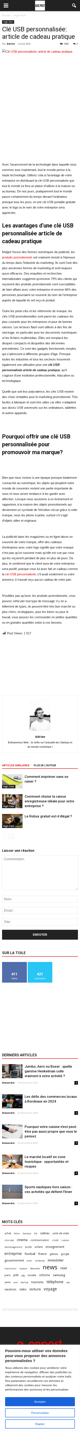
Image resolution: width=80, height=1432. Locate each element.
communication (39, 1240)
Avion (17, 1233)
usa (68, 1282)
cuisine (65, 1240)
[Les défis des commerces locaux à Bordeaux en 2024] (12, 1101)
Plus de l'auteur (45, 765)
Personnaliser (40, 1412)
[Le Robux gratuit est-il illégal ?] (12, 821)
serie (8, 1282)
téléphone (54, 1282)
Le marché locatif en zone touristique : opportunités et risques (47, 1161)
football (30, 1254)
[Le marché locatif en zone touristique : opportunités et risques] (12, 1162)
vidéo (22, 1289)
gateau (54, 1254)
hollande (40, 1260)
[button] (74, 5)
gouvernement (14, 1260)
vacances (10, 1289)
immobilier (56, 1260)
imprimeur (11, 1268)
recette (31, 1275)
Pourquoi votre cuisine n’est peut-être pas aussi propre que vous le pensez (51, 1131)
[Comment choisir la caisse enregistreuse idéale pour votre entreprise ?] (12, 801)
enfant (39, 1247)
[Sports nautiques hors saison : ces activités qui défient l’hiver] (12, 1192)
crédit (55, 1240)
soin (16, 1282)
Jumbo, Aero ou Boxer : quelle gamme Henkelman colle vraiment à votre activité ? (48, 1071)
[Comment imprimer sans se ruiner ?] (12, 781)
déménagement (13, 1247)
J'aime (14, 963)
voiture (35, 1289)
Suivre (40, 963)
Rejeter (40, 1424)
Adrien (11, 43)
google (65, 1254)
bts (35, 1233)
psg (23, 1275)
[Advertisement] (40, 132)
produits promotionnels (17, 257)
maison (23, 1268)
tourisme (37, 1282)
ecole (28, 1247)
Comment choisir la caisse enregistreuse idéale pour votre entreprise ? (49, 801)
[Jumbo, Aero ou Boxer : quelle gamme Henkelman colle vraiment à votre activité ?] (12, 1071)
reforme (44, 1275)
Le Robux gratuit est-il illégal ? (48, 816)
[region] (40, 1388)
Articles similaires (15, 765)
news (50, 1267)
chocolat (9, 1240)
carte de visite (60, 1233)
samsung (59, 1275)
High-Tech (8, 21)
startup (24, 1282)
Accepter (40, 1401)
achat (8, 1233)
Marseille (35, 1268)
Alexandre (8, 1082)
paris (7, 1275)
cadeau (44, 1233)
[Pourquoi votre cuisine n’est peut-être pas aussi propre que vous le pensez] (12, 1131)
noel (63, 1268)
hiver (29, 1260)
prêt (15, 1275)
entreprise (13, 1253)
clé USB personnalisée (20, 574)
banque (27, 1233)
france (42, 1254)
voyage (50, 1289)
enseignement (55, 1247)
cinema (22, 1240)
